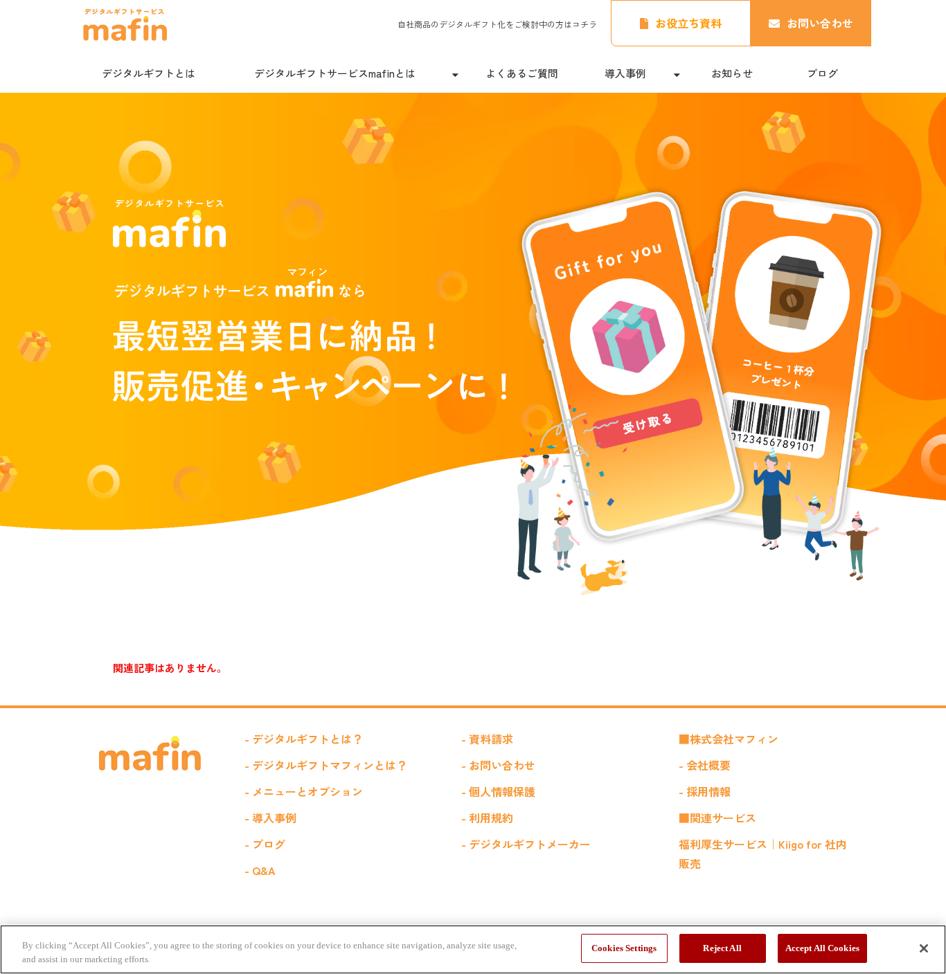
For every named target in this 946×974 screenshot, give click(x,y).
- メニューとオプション (303, 791)
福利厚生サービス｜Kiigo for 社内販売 (763, 854)
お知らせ (732, 73)
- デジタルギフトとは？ (303, 738)
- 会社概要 (705, 765)
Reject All (722, 948)
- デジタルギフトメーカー (526, 844)
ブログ (822, 73)
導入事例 (625, 73)
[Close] (924, 948)
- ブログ (264, 844)
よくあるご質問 (521, 73)
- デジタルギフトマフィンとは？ (325, 765)
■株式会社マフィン (728, 738)
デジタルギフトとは (148, 73)
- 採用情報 (705, 791)
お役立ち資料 (688, 23)
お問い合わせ (820, 23)
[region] (473, 949)
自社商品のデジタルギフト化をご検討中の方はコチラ (497, 24)
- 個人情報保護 (498, 791)
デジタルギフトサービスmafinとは (335, 73)
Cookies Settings (624, 948)
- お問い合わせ (498, 765)
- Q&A (260, 870)
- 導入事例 (270, 817)
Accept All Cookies (822, 948)
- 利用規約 (487, 817)
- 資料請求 (487, 738)
